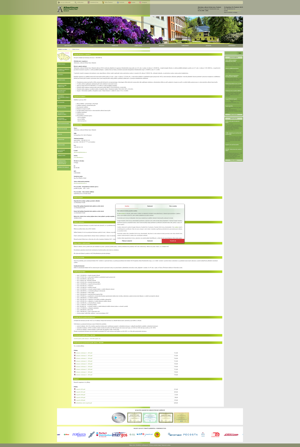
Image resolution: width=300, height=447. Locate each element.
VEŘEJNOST (185, 45)
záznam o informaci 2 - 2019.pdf (84, 369)
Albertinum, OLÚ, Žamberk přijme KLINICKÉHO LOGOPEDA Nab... (233, 101)
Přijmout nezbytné (127, 241)
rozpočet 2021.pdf (80, 392)
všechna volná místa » (234, 114)
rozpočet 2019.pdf (80, 397)
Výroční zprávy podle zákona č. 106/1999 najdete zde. (87, 338)
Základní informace (75, 49)
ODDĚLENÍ (115, 45)
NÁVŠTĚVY (60, 74)
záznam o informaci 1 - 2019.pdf (84, 366)
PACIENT (161, 45)
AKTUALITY (68, 45)
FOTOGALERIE (61, 144)
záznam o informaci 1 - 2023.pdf (84, 372)
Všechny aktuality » (234, 160)
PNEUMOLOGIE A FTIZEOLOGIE (62, 91)
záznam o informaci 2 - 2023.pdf (84, 374)
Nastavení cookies (166, 445)
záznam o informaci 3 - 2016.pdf (84, 363)
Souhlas (127, 206)
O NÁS (91, 45)
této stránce (122, 213)
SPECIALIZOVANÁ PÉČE (63, 123)
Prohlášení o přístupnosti (142, 445)
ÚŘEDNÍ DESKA (61, 64)
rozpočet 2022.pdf (80, 389)
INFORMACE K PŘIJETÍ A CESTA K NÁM (63, 70)
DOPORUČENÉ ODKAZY (63, 167)
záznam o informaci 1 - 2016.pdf (84, 358)
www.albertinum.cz (78, 157)
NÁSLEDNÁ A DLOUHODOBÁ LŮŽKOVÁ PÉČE (64, 97)
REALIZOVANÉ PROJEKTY (61, 151)
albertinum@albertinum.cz (234, 10)
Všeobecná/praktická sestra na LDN (233, 83)
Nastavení (150, 206)
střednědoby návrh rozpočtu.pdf (84, 403)
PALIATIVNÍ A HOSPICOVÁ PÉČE (62, 113)
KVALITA (208, 45)
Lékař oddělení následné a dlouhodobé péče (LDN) (231, 60)
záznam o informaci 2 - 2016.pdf (84, 361)
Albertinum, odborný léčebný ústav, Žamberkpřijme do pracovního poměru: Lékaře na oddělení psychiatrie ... (233, 71)
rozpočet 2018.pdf (80, 400)
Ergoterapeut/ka (229, 106)
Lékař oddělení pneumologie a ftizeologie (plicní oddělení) (232, 76)
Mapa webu (132, 445)
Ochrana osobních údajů (155, 445)
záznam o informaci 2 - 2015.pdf (84, 355)
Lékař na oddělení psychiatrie (232, 68)
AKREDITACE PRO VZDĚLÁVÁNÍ (62, 86)
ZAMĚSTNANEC (61, 80)
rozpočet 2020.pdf (80, 394)
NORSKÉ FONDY (61, 155)
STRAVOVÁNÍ (61, 139)
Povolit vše (173, 241)
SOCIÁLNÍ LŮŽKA (62, 107)
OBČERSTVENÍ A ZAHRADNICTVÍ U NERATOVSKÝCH (62, 162)
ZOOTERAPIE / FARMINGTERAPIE (62, 119)
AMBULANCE (138, 45)
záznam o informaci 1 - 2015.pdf (84, 353)
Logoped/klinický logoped (231, 98)
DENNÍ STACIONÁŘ (62, 129)
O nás (69, 49)
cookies (176, 227)
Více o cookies (173, 206)
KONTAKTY (232, 45)
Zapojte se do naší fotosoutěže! (232, 144)
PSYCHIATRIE (61, 102)
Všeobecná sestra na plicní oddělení (233, 90)
